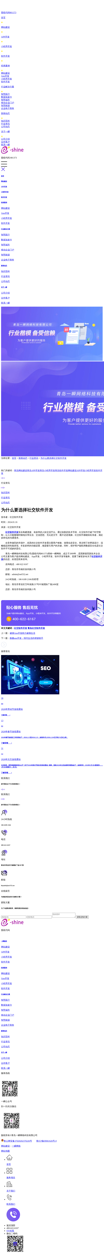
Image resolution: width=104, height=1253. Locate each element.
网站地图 (5, 1151)
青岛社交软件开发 (36, 628)
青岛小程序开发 (47, 470)
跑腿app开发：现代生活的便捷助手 (26, 638)
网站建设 (5, 27)
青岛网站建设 (20, 470)
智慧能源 (5, 105)
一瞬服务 (4, 941)
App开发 (5, 76)
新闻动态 (5, 113)
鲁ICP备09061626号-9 (46, 1141)
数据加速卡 (6, 97)
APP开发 (5, 37)
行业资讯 (5, 124)
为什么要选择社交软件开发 (53, 458)
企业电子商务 (7, 108)
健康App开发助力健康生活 (22, 633)
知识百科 (5, 121)
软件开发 (5, 56)
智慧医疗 (5, 94)
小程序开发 (6, 46)
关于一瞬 (5, 131)
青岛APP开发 (33, 470)
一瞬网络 (16, 1146)
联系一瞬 (5, 145)
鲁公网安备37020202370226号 (18, 1141)
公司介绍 (5, 139)
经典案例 (5, 66)
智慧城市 (5, 100)
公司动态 (5, 126)
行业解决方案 (7, 87)
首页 (3, 17)
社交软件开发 (20, 628)
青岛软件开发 (61, 470)
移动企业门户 (7, 103)
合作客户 (5, 142)
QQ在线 (10, 1231)
